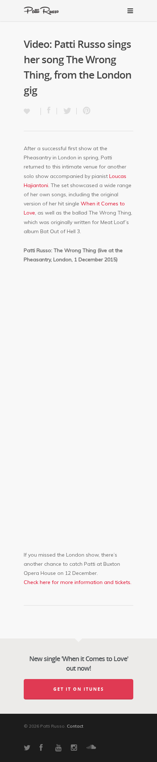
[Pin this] (85, 111)
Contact (75, 726)
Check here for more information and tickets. (77, 582)
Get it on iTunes (78, 689)
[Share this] (49, 111)
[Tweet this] (67, 111)
